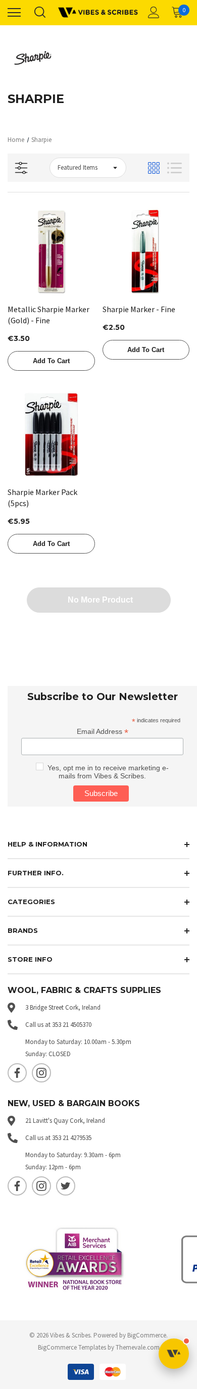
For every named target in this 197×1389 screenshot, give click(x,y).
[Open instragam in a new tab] (41, 1072)
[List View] (174, 168)
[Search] (39, 13)
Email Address (102, 731)
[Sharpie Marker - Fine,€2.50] (146, 251)
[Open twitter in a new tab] (65, 1186)
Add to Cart (51, 361)
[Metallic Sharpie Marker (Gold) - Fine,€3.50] (51, 251)
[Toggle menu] (14, 12)
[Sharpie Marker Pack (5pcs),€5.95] (51, 434)
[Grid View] (154, 168)
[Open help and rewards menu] (174, 1353)
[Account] (152, 13)
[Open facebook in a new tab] (17, 1072)
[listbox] (88, 168)
